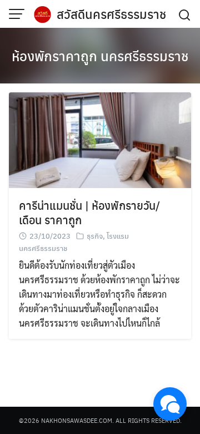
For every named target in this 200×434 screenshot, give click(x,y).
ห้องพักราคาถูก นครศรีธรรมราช (100, 55)
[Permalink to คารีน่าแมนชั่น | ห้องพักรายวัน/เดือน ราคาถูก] (100, 139)
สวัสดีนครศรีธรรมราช (111, 14)
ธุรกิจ (95, 235)
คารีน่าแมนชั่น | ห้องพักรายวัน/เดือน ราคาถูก (89, 212)
